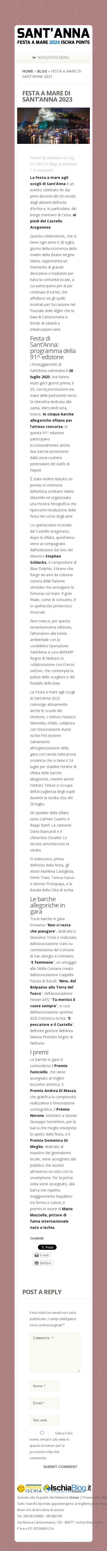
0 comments (43, 170)
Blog (42, 71)
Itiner (74, 1497)
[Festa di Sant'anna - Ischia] (53, 41)
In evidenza (67, 163)
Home (27, 71)
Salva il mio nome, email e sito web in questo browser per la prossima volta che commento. (51, 1445)
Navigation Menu (53, 57)
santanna (54, 157)
